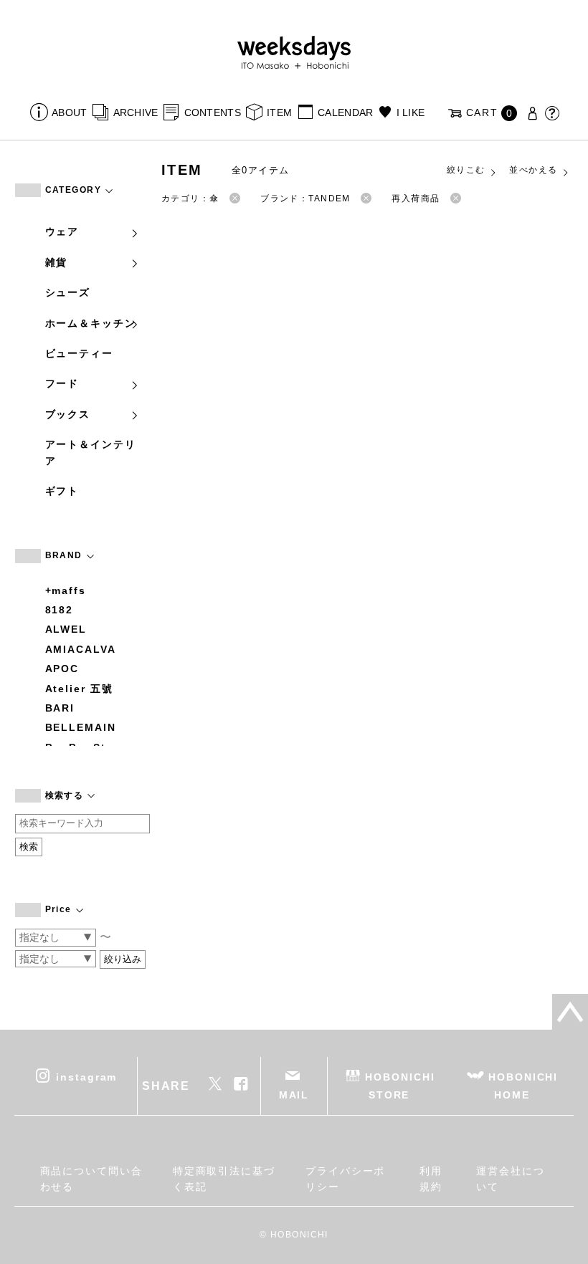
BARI (60, 708)
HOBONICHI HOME (523, 1086)
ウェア (62, 231)
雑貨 (56, 262)
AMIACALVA (80, 649)
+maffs (66, 590)
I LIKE (411, 112)
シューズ (68, 292)
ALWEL (66, 629)
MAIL (294, 1095)
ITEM (279, 112)
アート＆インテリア (90, 452)
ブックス (68, 414)
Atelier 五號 (79, 688)
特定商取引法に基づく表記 (224, 1178)
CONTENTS (212, 112)
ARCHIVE (135, 112)
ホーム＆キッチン (90, 323)
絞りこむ (466, 170)
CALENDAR (345, 112)
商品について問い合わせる (91, 1178)
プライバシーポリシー (345, 1178)
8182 (59, 610)
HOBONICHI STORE (400, 1086)
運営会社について (510, 1178)
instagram (86, 1077)
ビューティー (79, 353)
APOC (62, 668)
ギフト (62, 491)
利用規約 (430, 1178)
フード (62, 383)
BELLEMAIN (80, 727)
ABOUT (69, 112)
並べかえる (533, 170)
